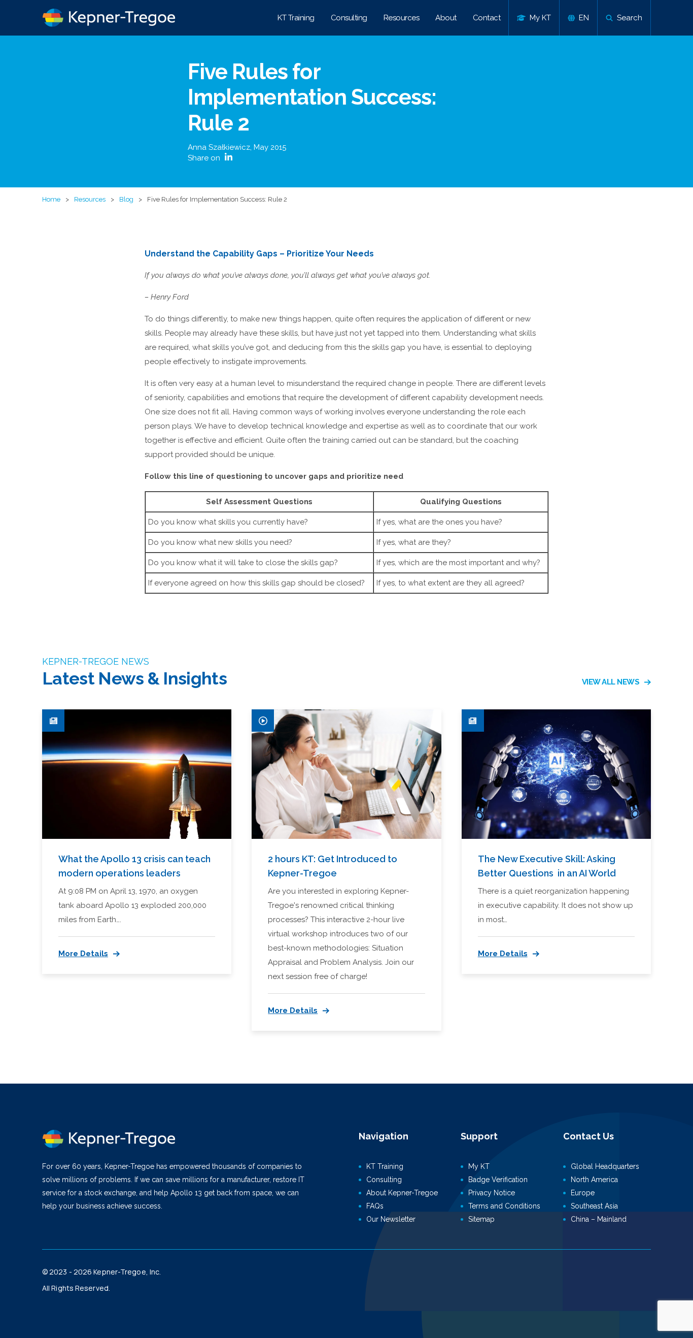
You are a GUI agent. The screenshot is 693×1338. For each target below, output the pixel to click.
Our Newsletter (390, 1219)
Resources (402, 17)
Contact (487, 17)
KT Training (296, 17)
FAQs (375, 1206)
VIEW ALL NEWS (611, 682)
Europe (583, 1193)
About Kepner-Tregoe (402, 1193)
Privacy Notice (491, 1193)
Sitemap (481, 1219)
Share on (205, 157)
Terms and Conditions (504, 1206)
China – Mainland (599, 1219)
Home (51, 199)
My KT (479, 1166)
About (446, 17)
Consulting (349, 17)
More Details (83, 953)
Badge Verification (498, 1180)
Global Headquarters (605, 1166)
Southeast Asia (594, 1206)
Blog (126, 199)
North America (594, 1180)
